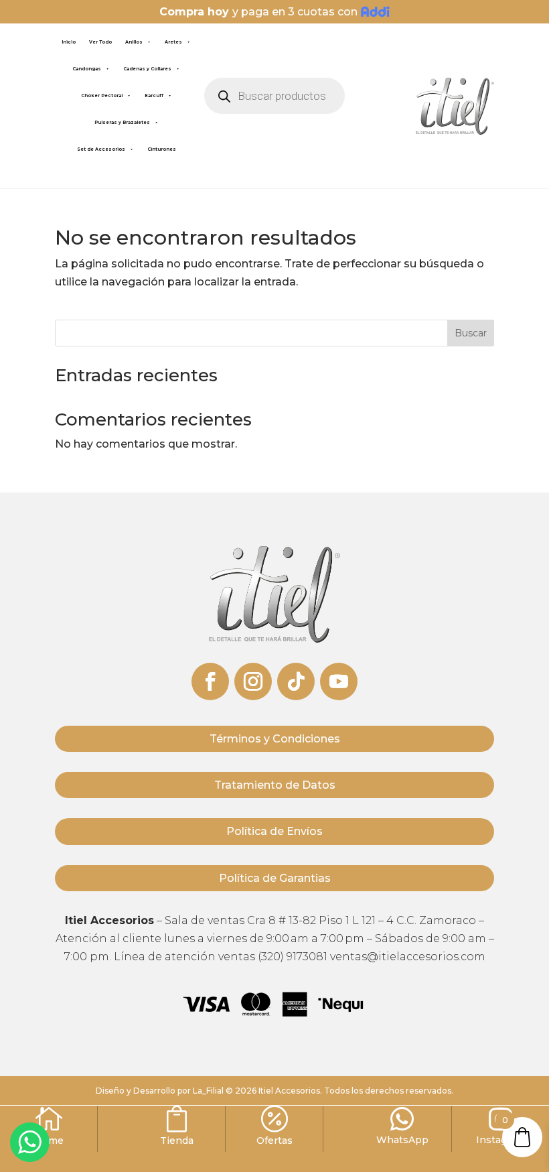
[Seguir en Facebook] (210, 681)
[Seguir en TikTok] (296, 681)
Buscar (471, 333)
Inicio (69, 42)
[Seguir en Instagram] (253, 681)
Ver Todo (100, 42)
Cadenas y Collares (147, 69)
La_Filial (208, 1091)
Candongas (86, 69)
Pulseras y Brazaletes (122, 122)
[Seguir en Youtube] (339, 681)
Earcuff (154, 96)
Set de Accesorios (101, 149)
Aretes (173, 42)
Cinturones (161, 149)
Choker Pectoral (102, 96)
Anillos (134, 42)
